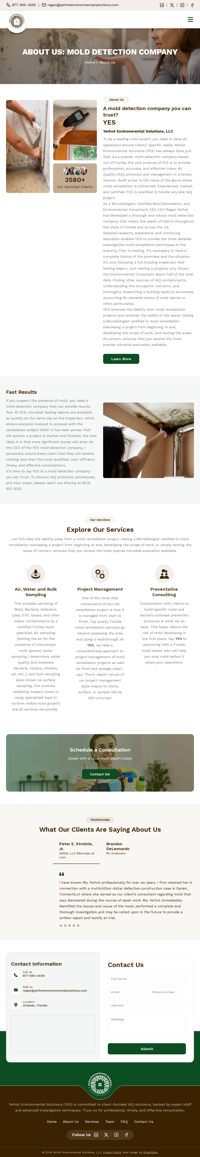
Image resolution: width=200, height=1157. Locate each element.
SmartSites (150, 1152)
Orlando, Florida (35, 1005)
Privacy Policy (112, 1152)
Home (90, 62)
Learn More (121, 359)
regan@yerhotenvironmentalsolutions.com (55, 990)
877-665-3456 (34, 976)
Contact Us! (100, 774)
